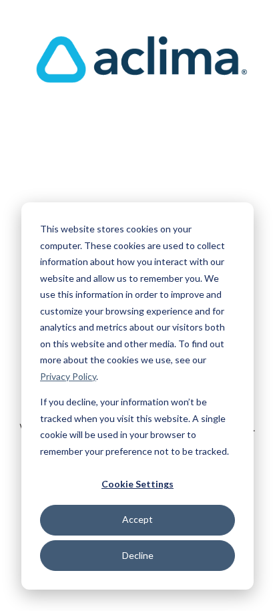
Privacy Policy (68, 376)
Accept (137, 519)
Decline (138, 555)
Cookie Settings (137, 483)
